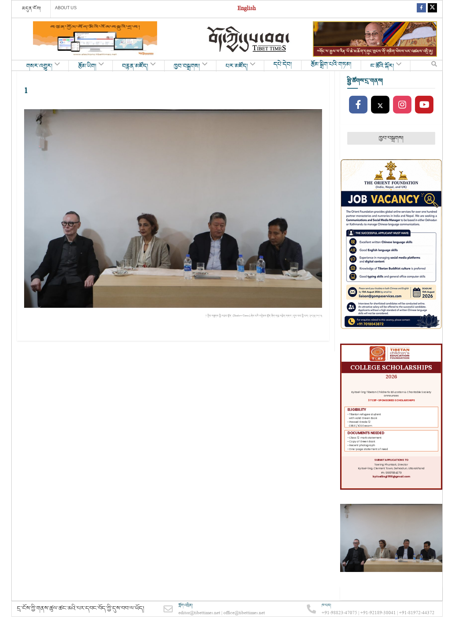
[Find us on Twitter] (432, 9)
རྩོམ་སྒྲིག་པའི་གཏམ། (331, 64)
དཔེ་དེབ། (282, 64)
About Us (66, 7)
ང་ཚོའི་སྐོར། (382, 66)
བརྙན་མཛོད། (135, 66)
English (247, 9)
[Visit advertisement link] (95, 39)
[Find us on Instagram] (402, 105)
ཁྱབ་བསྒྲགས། (187, 66)
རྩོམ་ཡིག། (87, 66)
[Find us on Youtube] (424, 105)
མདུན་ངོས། (31, 8)
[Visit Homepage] (249, 39)
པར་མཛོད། (237, 66)
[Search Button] (434, 65)
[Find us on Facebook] (421, 9)
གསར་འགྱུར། (39, 66)
